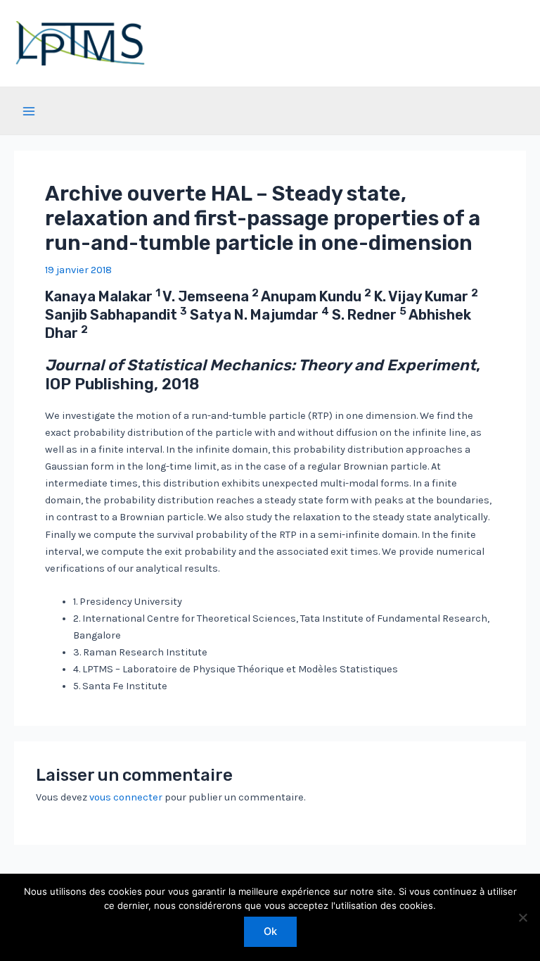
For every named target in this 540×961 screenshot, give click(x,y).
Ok (270, 931)
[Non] (522, 917)
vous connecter (125, 797)
